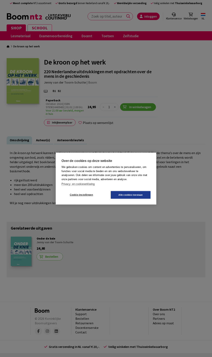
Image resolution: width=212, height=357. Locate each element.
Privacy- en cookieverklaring (78, 184)
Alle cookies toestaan (130, 194)
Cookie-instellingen (81, 194)
